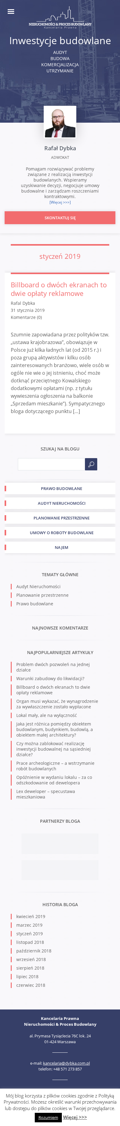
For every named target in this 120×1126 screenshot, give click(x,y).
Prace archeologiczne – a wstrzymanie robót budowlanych (55, 766)
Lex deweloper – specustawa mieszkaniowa (45, 794)
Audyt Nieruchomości (38, 586)
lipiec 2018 (27, 976)
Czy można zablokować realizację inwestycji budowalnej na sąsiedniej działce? (53, 749)
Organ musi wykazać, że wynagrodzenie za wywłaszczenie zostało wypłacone (57, 704)
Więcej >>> (75, 1117)
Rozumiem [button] (48, 1117)
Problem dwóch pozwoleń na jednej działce (53, 667)
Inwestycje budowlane (60, 40)
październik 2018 (33, 951)
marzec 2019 (29, 925)
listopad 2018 (30, 942)
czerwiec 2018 (30, 985)
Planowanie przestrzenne (42, 595)
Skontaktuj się (60, 217)
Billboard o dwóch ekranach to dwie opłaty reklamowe (59, 288)
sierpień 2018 (30, 968)
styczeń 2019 (29, 933)
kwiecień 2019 (30, 916)
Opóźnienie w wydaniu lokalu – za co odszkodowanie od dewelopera (54, 780)
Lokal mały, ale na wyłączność (46, 715)
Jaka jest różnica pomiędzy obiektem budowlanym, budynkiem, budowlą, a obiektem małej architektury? (54, 729)
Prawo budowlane (34, 604)
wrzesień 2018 (31, 959)
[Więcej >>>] (60, 202)
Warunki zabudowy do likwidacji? (50, 678)
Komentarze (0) (26, 317)
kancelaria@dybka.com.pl (66, 1063)
